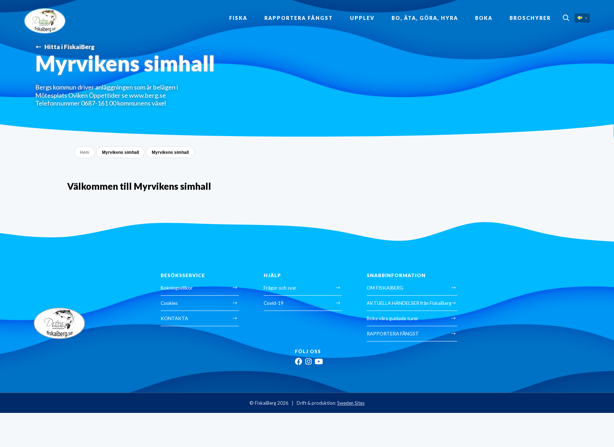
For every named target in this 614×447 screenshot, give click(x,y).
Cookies (169, 303)
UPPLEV (362, 18)
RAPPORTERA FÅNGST (298, 18)
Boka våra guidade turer (392, 318)
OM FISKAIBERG (385, 288)
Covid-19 (274, 303)
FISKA (238, 18)
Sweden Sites (351, 403)
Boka (483, 18)
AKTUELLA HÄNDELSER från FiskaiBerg (409, 303)
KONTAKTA (174, 318)
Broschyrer (530, 18)
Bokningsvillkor (177, 288)
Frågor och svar (280, 288)
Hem (84, 152)
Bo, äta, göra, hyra (425, 18)
